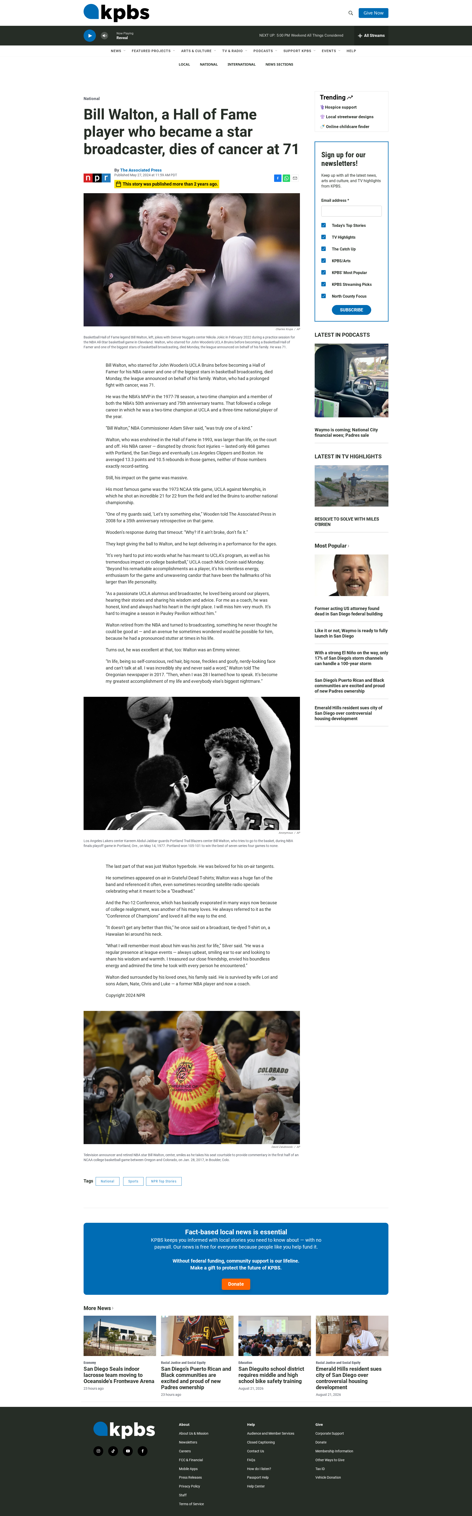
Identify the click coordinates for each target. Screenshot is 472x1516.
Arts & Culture (196, 51)
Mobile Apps (188, 1469)
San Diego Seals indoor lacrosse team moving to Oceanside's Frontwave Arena (119, 1375)
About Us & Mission (193, 1433)
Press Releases (190, 1477)
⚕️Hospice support (338, 107)
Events (329, 51)
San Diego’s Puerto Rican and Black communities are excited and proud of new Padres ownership (350, 686)
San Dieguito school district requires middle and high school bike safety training (271, 1375)
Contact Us (255, 1451)
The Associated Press (141, 170)
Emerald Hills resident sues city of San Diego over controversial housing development (348, 713)
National (209, 64)
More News (97, 1308)
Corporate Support (329, 1433)
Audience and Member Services (270, 1433)
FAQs (251, 1460)
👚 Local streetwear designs (347, 116)
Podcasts (263, 51)
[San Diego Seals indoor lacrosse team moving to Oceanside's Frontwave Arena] (120, 1336)
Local (184, 64)
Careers (185, 1451)
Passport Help (258, 1477)
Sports (133, 1181)
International (242, 64)
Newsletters (188, 1442)
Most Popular (331, 546)
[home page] (116, 13)
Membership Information (334, 1451)
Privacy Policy (189, 1486)
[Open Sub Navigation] (125, 51)
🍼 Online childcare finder (344, 126)
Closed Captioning (261, 1442)
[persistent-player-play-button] (90, 36)
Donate (236, 1284)
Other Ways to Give (329, 1460)
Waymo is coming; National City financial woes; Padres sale (346, 432)
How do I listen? (259, 1469)
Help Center (256, 1486)
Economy (90, 1363)
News (116, 51)
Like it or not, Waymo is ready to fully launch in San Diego (351, 633)
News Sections (279, 64)
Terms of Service (191, 1504)
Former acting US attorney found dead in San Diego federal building (349, 611)
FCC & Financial (191, 1460)
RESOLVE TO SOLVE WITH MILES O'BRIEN (347, 521)
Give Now (374, 13)
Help (351, 51)
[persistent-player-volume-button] (104, 35)
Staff (183, 1495)
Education (245, 1363)
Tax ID (320, 1469)
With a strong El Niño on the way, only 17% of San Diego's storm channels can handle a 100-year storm (351, 658)
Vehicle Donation (328, 1477)
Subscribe (351, 309)
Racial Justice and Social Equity (183, 1363)
